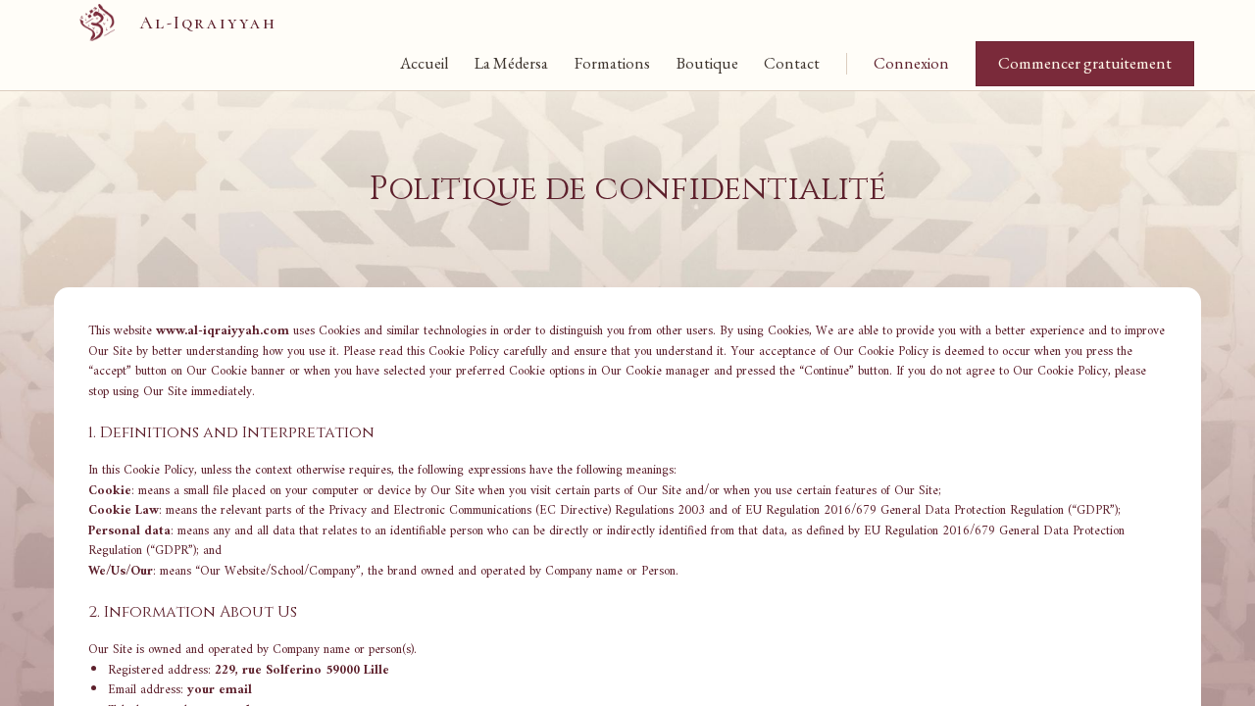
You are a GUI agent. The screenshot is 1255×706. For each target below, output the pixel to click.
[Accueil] (97, 22)
